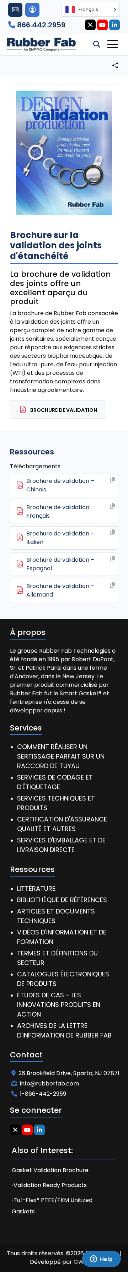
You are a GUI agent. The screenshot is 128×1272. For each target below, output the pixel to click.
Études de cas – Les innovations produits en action (58, 1005)
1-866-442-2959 (43, 1094)
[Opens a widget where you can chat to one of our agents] (101, 1259)
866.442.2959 (40, 25)
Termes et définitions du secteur (57, 958)
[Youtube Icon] (102, 25)
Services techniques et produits (56, 803)
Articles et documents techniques (56, 916)
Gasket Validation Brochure (50, 1170)
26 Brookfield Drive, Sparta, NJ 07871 (68, 1073)
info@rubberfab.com (49, 1083)
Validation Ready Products (50, 1185)
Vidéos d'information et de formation (61, 937)
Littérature (36, 888)
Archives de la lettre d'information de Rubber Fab (64, 1030)
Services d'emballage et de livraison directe (61, 845)
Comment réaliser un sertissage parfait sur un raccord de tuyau (61, 756)
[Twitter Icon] (90, 25)
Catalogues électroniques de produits (63, 979)
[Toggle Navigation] (112, 44)
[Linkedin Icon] (114, 25)
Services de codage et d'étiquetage (55, 782)
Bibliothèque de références (62, 899)
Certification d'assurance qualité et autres (62, 824)
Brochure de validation (63, 410)
